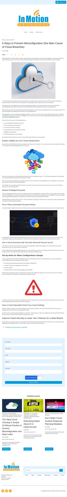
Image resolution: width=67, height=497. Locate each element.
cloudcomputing (13, 415)
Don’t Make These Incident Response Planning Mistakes (53, 421)
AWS (20, 416)
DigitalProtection (28, 418)
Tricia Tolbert (5, 51)
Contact (31, 32)
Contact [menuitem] (39, 475)
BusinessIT (47, 413)
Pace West (26, 429)
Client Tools (38, 32)
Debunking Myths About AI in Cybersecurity (32, 424)
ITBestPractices (9, 416)
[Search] (61, 470)
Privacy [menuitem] (55, 475)
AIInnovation (27, 415)
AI (30, 413)
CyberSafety (27, 416)
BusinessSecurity (55, 413)
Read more (6, 449)
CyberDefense (33, 415)
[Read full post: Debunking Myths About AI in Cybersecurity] (33, 405)
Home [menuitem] (26, 475)
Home (25, 32)
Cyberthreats (27, 413)
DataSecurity (24, 327)
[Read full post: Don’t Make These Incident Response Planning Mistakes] (55, 405)
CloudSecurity (8, 327)
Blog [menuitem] (33, 475)
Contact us (62, 2)
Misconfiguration (17, 327)
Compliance (5, 413)
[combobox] (42, 470)
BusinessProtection (34, 416)
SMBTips (19, 415)
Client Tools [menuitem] (47, 475)
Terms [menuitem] (62, 475)
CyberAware (35, 413)
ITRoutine (15, 416)
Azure (3, 416)
